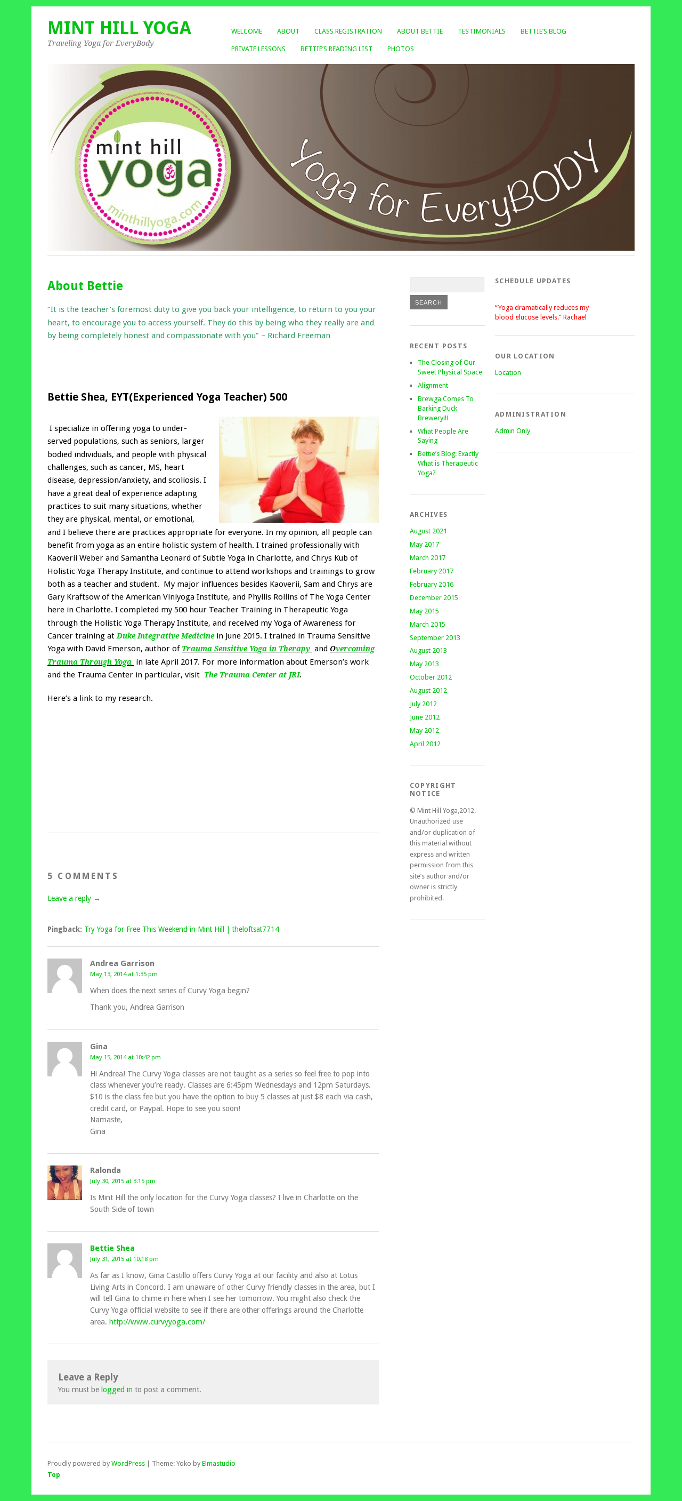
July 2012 (423, 704)
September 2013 (435, 638)
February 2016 (431, 584)
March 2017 (427, 558)
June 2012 (425, 717)
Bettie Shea (112, 1248)
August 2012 (428, 690)
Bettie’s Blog (543, 31)
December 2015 (434, 598)
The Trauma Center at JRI (251, 674)
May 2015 (424, 611)
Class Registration (348, 31)
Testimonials (482, 31)
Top (53, 1475)
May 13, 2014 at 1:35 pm (124, 974)
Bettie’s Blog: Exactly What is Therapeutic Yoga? (448, 463)
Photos (400, 49)
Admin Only (512, 431)
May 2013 (424, 664)
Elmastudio (219, 1463)
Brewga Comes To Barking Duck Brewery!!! (446, 408)
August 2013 (428, 650)
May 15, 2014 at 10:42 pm (125, 1057)
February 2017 (431, 571)
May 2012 (424, 730)
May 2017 (424, 544)
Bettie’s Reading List (336, 49)
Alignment (433, 385)
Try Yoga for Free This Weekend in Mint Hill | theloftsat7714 (181, 929)
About (288, 31)
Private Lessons (258, 49)
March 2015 (427, 624)
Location (508, 373)
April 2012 (425, 744)
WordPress (128, 1463)
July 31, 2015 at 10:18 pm (124, 1259)
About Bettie (420, 31)
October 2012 (431, 677)
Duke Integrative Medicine (165, 636)
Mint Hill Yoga (119, 28)
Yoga (122, 662)
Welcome (246, 31)
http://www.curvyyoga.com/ (157, 1322)
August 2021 (428, 531)
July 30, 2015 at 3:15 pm (123, 1181)
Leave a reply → (74, 898)
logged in (117, 1389)
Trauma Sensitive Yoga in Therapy (246, 648)
